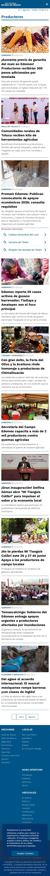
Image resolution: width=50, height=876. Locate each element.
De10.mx (26, 801)
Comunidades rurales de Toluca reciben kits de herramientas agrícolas (20, 135)
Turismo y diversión (11, 355)
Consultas (26, 822)
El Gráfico (26, 798)
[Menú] (47, 4)
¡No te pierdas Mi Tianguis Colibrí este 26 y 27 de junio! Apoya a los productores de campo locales (23, 558)
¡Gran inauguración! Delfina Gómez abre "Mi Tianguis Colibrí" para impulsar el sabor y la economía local (22, 494)
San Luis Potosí (29, 735)
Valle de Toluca (9, 126)
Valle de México (9, 738)
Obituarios (27, 815)
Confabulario (28, 812)
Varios (25, 785)
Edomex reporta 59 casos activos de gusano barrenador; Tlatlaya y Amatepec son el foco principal (21, 300)
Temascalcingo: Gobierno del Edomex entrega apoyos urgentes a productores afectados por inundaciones (24, 618)
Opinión (5, 759)
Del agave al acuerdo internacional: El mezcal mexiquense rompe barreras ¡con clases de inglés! (23, 685)
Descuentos (27, 819)
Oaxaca (25, 742)
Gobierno (6, 55)
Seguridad (6, 742)
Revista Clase (28, 805)
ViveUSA (26, 808)
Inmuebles (27, 775)
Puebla (25, 745)
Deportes (5, 752)
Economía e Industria (12, 675)
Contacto (37, 857)
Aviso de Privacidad (26, 846)
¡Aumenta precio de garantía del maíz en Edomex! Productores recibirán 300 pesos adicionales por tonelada (23, 68)
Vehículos (26, 782)
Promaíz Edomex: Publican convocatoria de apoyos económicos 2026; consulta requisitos (23, 200)
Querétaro (26, 738)
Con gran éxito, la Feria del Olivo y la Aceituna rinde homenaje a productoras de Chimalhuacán (23, 366)
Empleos (26, 778)
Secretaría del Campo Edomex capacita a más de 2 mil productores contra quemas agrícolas (23, 433)
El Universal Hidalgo (31, 749)
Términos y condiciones (20, 857)
